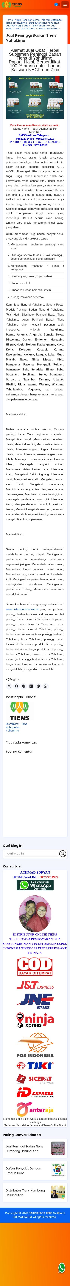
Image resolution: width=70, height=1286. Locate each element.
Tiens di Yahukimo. (48, 28)
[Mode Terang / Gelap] (57, 4)
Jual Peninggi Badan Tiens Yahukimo (27, 25)
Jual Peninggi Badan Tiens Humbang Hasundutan (24, 1148)
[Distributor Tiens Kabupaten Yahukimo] (20, 711)
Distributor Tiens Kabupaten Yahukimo (16, 727)
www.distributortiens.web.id (22, 609)
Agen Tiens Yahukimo (27, 19)
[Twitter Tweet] (9, 686)
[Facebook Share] (16, 686)
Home (9, 19)
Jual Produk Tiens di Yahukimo (31, 27)
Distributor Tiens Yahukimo (44, 22)
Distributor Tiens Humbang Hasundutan (25, 1192)
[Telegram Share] (24, 686)
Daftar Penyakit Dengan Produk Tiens (23, 1170)
